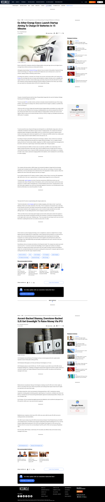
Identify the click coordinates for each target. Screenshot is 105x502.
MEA (101, 2)
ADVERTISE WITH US (45, 489)
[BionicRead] (54, 33)
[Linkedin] (63, 33)
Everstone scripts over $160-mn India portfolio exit (22, 460)
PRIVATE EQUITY (15, 5)
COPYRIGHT (43, 494)
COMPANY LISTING (56, 489)
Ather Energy (45, 257)
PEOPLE (42, 5)
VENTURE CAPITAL (23, 5)
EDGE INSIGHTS (68, 496)
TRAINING (67, 494)
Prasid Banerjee (23, 31)
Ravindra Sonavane (24, 324)
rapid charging (28, 180)
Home (19, 19)
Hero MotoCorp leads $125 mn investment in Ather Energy (54, 272)
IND (98, 2)
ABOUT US (43, 487)
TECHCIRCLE (67, 489)
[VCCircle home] (5, 2)
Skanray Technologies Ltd (36, 445)
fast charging (31, 204)
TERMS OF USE (56, 487)
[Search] (82, 2)
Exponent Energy (33, 70)
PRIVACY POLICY (44, 496)
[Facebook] (58, 33)
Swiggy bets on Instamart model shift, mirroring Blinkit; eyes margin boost (81, 75)
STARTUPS (63, 5)
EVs (26, 102)
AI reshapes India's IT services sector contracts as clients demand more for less (80, 62)
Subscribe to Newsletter (27, 293)
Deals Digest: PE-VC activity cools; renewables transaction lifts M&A (44, 272)
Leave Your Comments (54, 282)
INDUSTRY (37, 5)
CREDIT (32, 5)
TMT (22, 19)
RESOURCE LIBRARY (57, 494)
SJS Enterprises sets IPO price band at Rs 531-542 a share (44, 460)
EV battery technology (23, 257)
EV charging (46, 254)
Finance (77, 336)
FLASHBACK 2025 (56, 5)
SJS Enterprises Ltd (23, 445)
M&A (29, 5)
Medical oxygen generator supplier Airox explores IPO (32, 460)
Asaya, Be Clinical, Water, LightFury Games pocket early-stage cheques (81, 49)
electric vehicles (22, 254)
